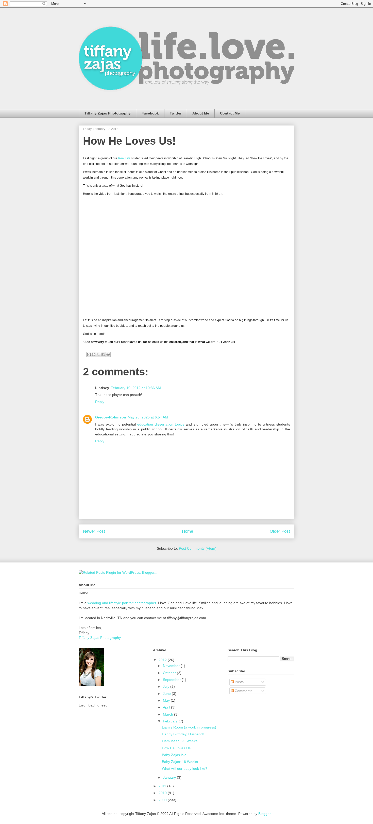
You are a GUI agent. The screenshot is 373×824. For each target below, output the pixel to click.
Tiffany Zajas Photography (107, 113)
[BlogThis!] (93, 354)
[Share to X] (98, 354)
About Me (200, 113)
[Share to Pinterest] (108, 354)
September (172, 680)
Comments (243, 691)
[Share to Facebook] (103, 354)
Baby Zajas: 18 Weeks (180, 762)
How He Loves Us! (129, 141)
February (171, 721)
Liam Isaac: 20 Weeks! (180, 741)
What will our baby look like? (184, 768)
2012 (163, 660)
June (167, 694)
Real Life (124, 158)
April (167, 707)
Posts (239, 682)
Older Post (280, 531)
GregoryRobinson (110, 417)
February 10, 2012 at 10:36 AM (136, 388)
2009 (163, 800)
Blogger (264, 814)
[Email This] (88, 354)
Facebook (150, 113)
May (167, 700)
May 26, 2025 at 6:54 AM (148, 417)
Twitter (175, 113)
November (172, 666)
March (168, 714)
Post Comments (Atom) (197, 548)
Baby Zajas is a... (176, 755)
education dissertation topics (161, 424)
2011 (163, 786)
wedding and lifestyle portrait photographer (122, 603)
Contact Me (230, 113)
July (166, 686)
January (170, 777)
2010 (163, 793)
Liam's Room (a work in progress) (189, 727)
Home (187, 531)
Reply (99, 402)
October (170, 673)
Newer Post (94, 531)
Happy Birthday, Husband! (183, 734)
